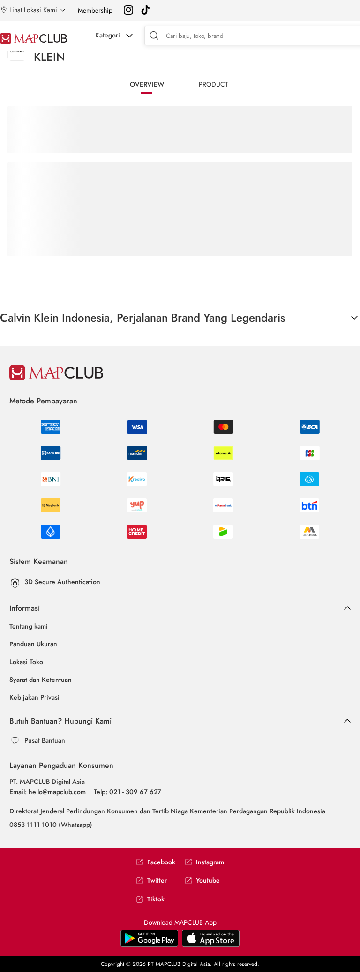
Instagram (210, 862)
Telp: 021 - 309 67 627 (127, 792)
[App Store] (149, 945)
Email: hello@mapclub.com (47, 792)
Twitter (157, 880)
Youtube (208, 880)
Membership (95, 10)
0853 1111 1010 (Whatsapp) (50, 824)
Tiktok (156, 899)
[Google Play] (211, 945)
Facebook (161, 862)
